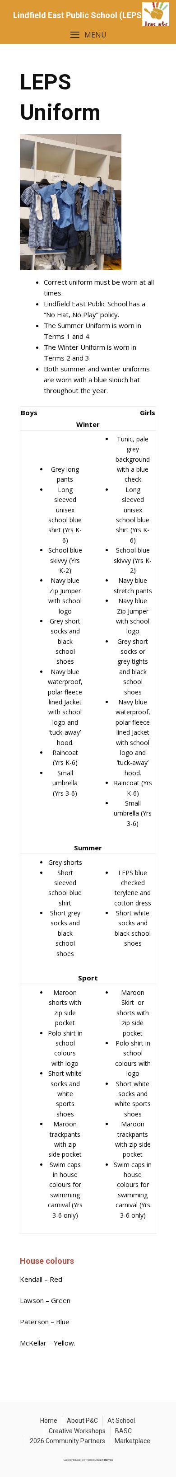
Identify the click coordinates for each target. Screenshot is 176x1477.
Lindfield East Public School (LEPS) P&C (88, 15)
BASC (123, 1431)
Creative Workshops (77, 1431)
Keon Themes (105, 1459)
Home (48, 1420)
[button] (88, 35)
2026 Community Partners (67, 1440)
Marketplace (132, 1440)
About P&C (82, 1420)
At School (121, 1420)
